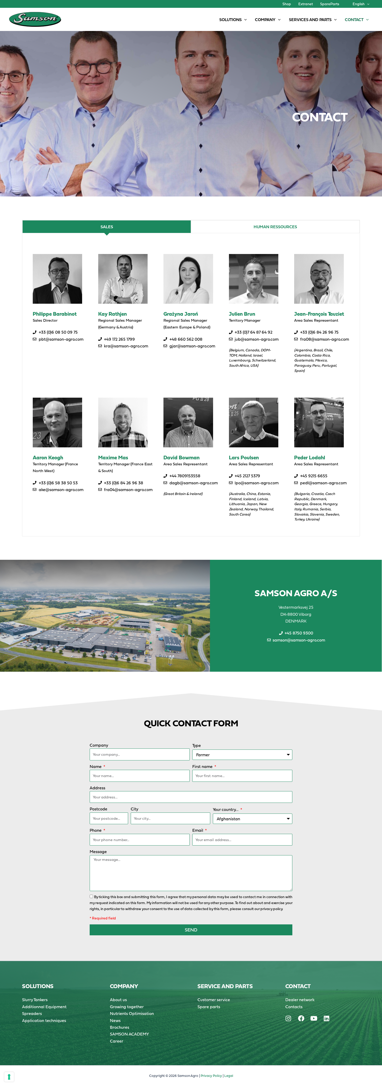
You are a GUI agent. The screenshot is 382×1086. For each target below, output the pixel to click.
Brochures (119, 1027)
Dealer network (299, 999)
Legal (228, 1076)
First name (203, 766)
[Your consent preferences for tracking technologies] (9, 1077)
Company (99, 745)
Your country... (226, 809)
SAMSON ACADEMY (129, 1034)
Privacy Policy (211, 1076)
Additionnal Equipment (44, 1006)
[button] (367, 4)
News (115, 1020)
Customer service (213, 999)
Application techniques (44, 1020)
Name (96, 766)
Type (196, 745)
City (134, 808)
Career (116, 1041)
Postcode (98, 808)
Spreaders (32, 1013)
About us (118, 999)
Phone (96, 830)
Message (98, 851)
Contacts (293, 1006)
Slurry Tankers (35, 999)
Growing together (127, 1006)
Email (198, 830)
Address (97, 787)
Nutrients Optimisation (132, 1013)
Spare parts (208, 1006)
